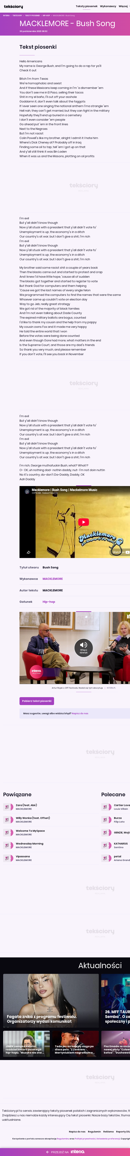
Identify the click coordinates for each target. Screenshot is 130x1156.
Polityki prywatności (85, 1138)
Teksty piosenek (32, 15)
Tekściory (17, 15)
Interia (6, 15)
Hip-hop (46, 15)
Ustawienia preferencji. (108, 1139)
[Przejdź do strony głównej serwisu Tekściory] (13, 6)
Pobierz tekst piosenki (36, 701)
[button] (87, 6)
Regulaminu (63, 1138)
